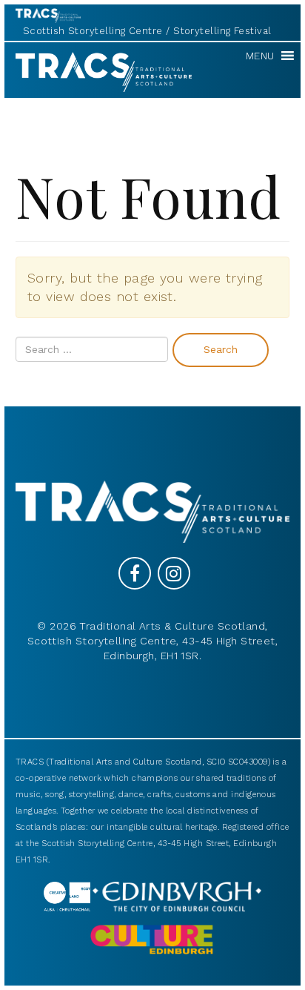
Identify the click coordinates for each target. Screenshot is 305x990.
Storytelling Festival (222, 30)
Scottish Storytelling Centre (93, 30)
